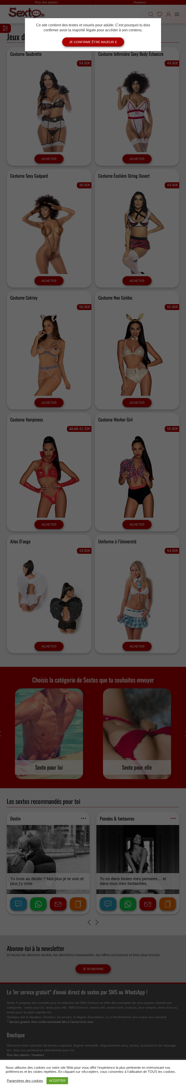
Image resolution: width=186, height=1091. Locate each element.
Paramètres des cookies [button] (25, 1081)
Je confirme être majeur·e (93, 42)
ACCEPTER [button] (57, 1080)
